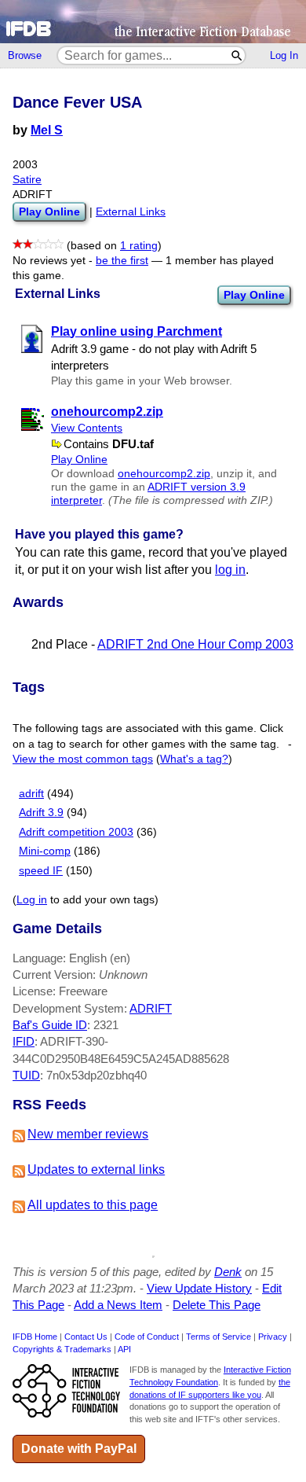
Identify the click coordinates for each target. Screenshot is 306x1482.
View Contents (86, 428)
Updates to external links (96, 1169)
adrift (31, 794)
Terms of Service (218, 1336)
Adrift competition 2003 (76, 832)
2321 (105, 1025)
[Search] (237, 55)
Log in (31, 900)
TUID (26, 1075)
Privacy (272, 1336)
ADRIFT (150, 1008)
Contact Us (85, 1336)
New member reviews (87, 1134)
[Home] (153, 21)
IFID (24, 1041)
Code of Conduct (147, 1336)
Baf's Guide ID (50, 1025)
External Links (131, 212)
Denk (228, 1271)
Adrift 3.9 (41, 812)
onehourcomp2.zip (164, 474)
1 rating (139, 246)
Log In (284, 55)
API (124, 1349)
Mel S (47, 130)
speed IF (41, 871)
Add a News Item (118, 1304)
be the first (122, 261)
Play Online (254, 295)
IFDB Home (35, 1336)
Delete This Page (216, 1304)
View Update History (199, 1288)
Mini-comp (45, 851)
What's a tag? (194, 759)
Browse (25, 55)
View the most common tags (83, 759)
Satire (27, 180)
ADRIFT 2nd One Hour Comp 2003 (195, 644)
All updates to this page (92, 1205)
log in (230, 569)
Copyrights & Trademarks (62, 1349)
